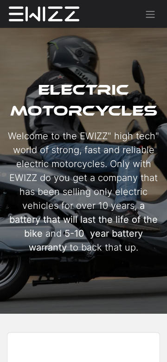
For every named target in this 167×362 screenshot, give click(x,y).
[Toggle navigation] (150, 14)
